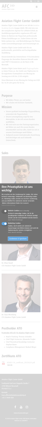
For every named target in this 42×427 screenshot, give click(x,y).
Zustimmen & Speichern (18, 238)
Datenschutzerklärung (8, 205)
